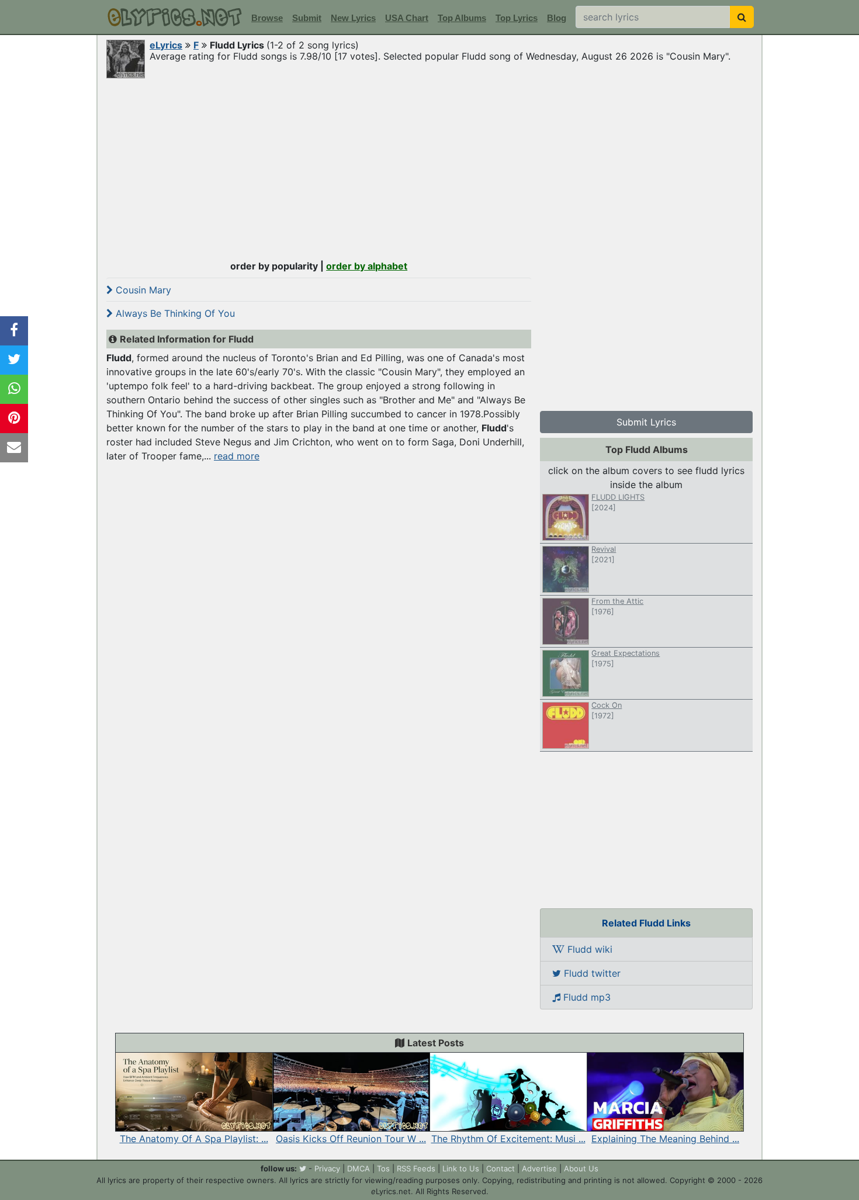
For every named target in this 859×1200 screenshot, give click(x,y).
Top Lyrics (517, 18)
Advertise (539, 1168)
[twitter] (302, 1168)
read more (236, 456)
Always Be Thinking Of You (174, 313)
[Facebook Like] (14, 330)
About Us (581, 1168)
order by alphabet (366, 266)
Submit (306, 18)
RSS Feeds (416, 1168)
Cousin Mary (142, 290)
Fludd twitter (591, 973)
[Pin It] (14, 418)
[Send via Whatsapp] (14, 389)
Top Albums (462, 18)
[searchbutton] (742, 17)
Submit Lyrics (646, 422)
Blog (556, 18)
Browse (267, 18)
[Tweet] (14, 360)
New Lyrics (353, 18)
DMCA (358, 1168)
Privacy (327, 1168)
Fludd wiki (588, 949)
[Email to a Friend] (14, 447)
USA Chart (406, 18)
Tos (383, 1168)
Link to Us (460, 1168)
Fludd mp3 (585, 997)
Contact (500, 1168)
